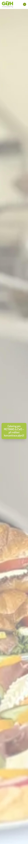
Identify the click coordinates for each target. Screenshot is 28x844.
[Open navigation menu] (24, 4)
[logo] (7, 4)
